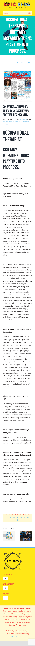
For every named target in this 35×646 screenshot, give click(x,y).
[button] (4, 535)
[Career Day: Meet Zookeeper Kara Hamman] (9, 532)
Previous (22, 62)
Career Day (23, 119)
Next (29, 62)
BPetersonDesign (17, 636)
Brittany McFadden (8, 122)
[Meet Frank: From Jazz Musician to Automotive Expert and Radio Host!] (26, 532)
